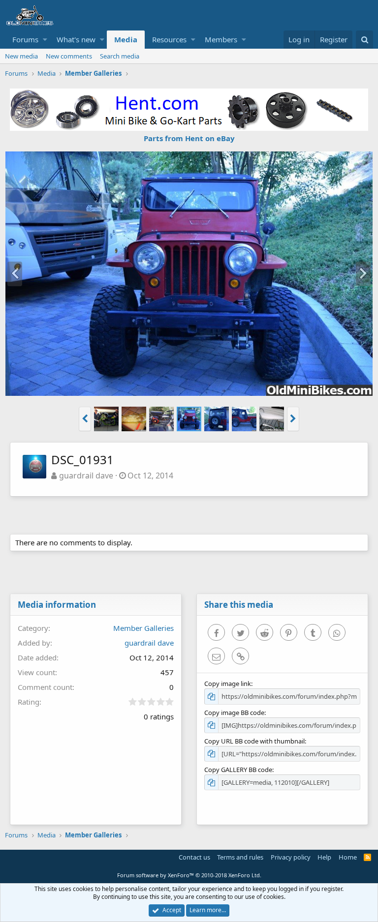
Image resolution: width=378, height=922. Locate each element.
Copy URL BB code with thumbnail (254, 741)
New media (21, 56)
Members (221, 39)
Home (348, 857)
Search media (119, 56)
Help (324, 857)
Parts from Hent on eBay (189, 138)
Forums (25, 39)
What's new (76, 39)
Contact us (194, 857)
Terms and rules (240, 857)
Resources (169, 39)
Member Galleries (143, 628)
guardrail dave (86, 475)
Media (125, 39)
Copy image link (227, 683)
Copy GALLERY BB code (238, 769)
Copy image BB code (234, 712)
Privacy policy (291, 857)
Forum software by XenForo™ (189, 875)
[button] (45, 39)
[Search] (364, 39)
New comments (69, 56)
